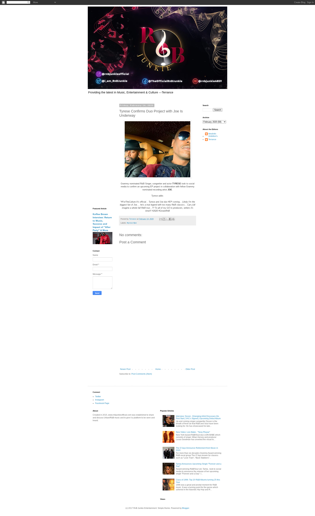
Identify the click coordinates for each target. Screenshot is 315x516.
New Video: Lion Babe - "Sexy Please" (193, 432)
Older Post (190, 369)
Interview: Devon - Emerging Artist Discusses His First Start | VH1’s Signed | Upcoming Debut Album (198, 417)
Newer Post (125, 369)
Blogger (185, 508)
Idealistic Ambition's (213, 135)
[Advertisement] (157, 341)
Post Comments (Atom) (141, 374)
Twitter (98, 396)
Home (158, 369)
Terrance (212, 139)
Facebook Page (102, 403)
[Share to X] (167, 219)
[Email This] (160, 219)
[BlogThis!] (164, 219)
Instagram (99, 400)
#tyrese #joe (132, 223)
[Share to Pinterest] (173, 219)
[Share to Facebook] (170, 219)
